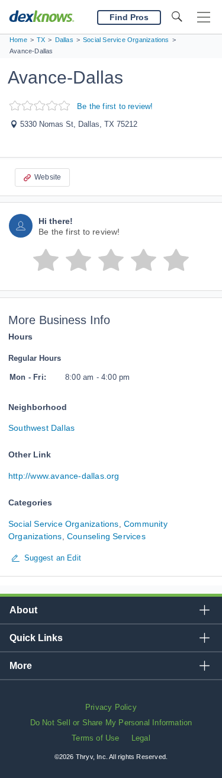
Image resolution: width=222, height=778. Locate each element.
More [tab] (20, 666)
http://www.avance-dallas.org (64, 476)
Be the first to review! (115, 106)
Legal (140, 738)
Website (47, 177)
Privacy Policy (111, 707)
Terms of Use (95, 738)
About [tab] (23, 610)
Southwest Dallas (41, 428)
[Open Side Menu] (203, 17)
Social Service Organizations (63, 524)
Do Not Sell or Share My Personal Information (111, 722)
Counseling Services (106, 536)
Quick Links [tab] (36, 638)
